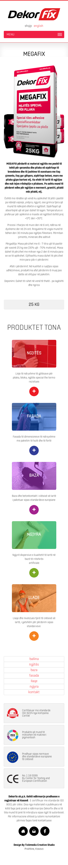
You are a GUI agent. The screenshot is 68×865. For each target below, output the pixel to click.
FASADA (34, 416)
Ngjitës (34, 664)
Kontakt (34, 692)
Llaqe (34, 681)
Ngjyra (34, 686)
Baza (34, 670)
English (38, 25)
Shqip (28, 25)
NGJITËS (34, 353)
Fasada (34, 675)
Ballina (34, 659)
